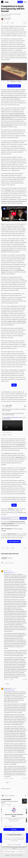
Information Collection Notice (18, 839)
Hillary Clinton (22, 321)
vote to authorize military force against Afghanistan (14, 200)
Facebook (10, 524)
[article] (14, 803)
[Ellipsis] (26, 571)
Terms (19, 846)
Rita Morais (13, 81)
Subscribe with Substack (15, 834)
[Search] (25, 795)
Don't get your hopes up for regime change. (9, 802)
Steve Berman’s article (6, 250)
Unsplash (19, 81)
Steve (21, 529)
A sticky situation (6, 799)
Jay (18, 529)
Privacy (16, 846)
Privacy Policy (15, 840)
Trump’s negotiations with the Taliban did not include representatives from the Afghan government (13, 115)
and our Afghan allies (6, 125)
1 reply (7, 683)
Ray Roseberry (19, 457)
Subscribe (20, 2)
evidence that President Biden (9, 97)
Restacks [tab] (10, 558)
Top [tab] (2, 795)
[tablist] (7, 558)
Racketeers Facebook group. (12, 525)
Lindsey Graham (11, 321)
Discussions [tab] (11, 795)
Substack (7, 855)
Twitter (4, 524)
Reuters (15, 141)
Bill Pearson (7, 688)
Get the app (20, 851)
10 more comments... (5, 788)
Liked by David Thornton (10, 572)
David (4, 531)
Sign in (25, 2)
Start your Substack (10, 851)
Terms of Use (21, 837)
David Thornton (7, 18)
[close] (24, 808)
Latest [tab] (6, 795)
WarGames (8, 190)
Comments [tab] (4, 558)
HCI (5, 571)
